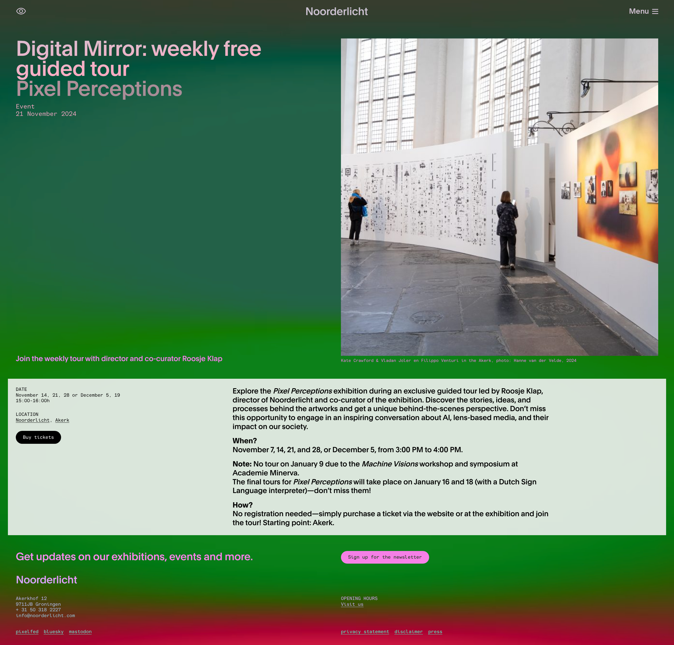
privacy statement (365, 631)
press (435, 631)
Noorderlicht (32, 420)
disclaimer (408, 631)
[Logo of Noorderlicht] (337, 11)
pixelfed (27, 631)
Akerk (62, 420)
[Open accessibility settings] (21, 11)
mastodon (80, 631)
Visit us (352, 604)
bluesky (54, 631)
